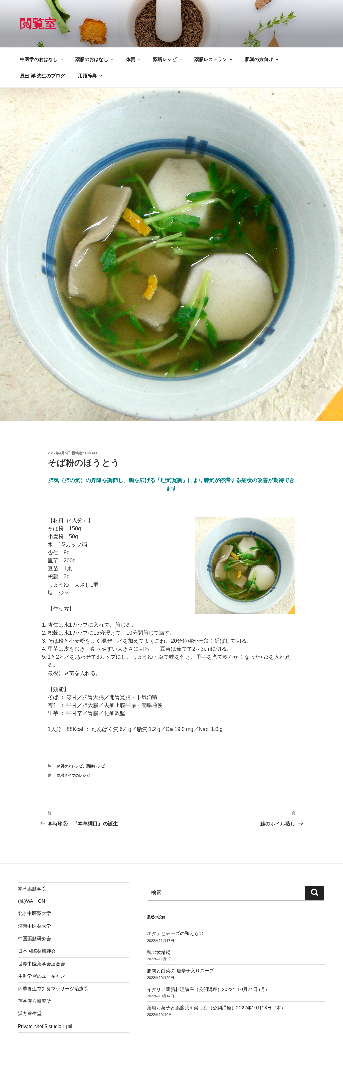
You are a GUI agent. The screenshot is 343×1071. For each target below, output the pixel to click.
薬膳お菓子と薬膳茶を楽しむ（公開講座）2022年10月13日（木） (216, 1007)
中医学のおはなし (39, 59)
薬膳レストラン (210, 59)
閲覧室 (38, 23)
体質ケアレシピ (70, 766)
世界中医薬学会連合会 (41, 963)
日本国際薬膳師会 (37, 951)
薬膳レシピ (165, 59)
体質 (130, 59)
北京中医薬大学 (34, 913)
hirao (91, 453)
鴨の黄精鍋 (158, 952)
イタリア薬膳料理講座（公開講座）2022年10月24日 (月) (207, 989)
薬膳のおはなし (91, 59)
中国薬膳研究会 (34, 938)
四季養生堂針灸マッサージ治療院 (53, 988)
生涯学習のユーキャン (41, 976)
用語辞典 (87, 75)
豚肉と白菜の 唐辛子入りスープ (180, 970)
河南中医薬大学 (34, 926)
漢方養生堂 (30, 1013)
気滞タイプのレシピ (73, 775)
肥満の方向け (259, 59)
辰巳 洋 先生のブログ (42, 75)
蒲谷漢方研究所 (34, 1001)
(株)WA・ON (31, 901)
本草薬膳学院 (32, 888)
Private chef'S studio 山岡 (45, 1026)
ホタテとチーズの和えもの (175, 933)
